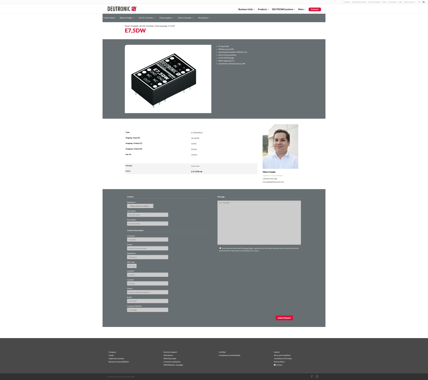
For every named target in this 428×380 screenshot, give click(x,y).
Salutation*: (131, 202)
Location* (130, 271)
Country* (130, 280)
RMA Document (170, 358)
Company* (131, 236)
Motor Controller (184, 18)
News (385, 2)
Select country (409, 2)
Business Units (245, 9)
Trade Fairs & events (116, 358)
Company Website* (134, 306)
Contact (315, 9)
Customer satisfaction (172, 361)
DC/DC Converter (146, 18)
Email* (129, 297)
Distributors (168, 355)
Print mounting (161, 26)
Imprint (277, 352)
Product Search (109, 18)
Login (400, 2)
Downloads (392, 2)
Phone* (130, 288)
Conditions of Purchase (283, 358)
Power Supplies (165, 18)
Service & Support (374, 2)
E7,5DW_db (197, 171)
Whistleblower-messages (173, 365)
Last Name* (131, 211)
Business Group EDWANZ (119, 361)
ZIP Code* (131, 262)
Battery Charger (126, 18)
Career (111, 355)
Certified (222, 352)
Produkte (134, 26)
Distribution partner (359, 2)
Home (127, 26)
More (301, 9)
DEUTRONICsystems (282, 9)
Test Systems (203, 18)
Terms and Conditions (282, 355)
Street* (129, 244)
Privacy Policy (248, 248)
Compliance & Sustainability (229, 355)
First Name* (131, 220)
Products (262, 9)
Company (346, 2)
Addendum (131, 253)
